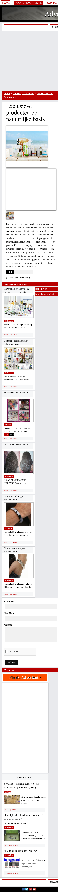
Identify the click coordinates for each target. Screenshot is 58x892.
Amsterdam (9, 477)
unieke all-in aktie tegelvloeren (20, 850)
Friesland (8, 425)
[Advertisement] (29, 61)
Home (6, 2)
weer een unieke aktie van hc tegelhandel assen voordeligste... (33, 863)
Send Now (11, 662)
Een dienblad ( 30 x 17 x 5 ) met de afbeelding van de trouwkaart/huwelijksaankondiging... (36, 835)
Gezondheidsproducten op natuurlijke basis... (16, 342)
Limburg (8, 792)
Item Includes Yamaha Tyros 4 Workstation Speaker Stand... (33, 799)
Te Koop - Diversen (23, 93)
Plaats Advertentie (28, 2)
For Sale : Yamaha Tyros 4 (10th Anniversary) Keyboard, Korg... (21, 785)
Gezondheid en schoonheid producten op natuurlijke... (16, 290)
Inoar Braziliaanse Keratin (16, 444)
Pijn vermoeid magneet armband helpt (14, 498)
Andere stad (9, 321)
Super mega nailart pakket (16, 392)
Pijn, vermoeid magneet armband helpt (15, 550)
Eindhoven (8, 528)
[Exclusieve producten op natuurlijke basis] (12, 217)
